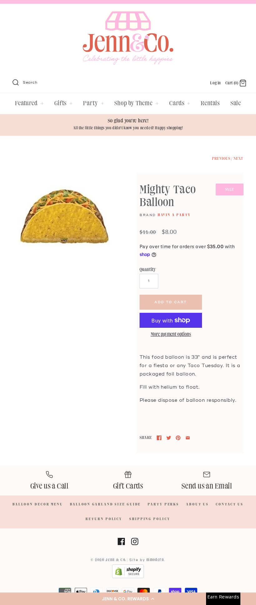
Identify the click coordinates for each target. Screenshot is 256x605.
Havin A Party (174, 215)
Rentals (210, 103)
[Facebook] (121, 541)
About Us (197, 504)
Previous (221, 158)
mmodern (155, 560)
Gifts (63, 103)
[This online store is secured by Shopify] (128, 577)
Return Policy (104, 519)
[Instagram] (134, 541)
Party (93, 103)
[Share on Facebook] (159, 437)
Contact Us (230, 504)
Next (239, 158)
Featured (29, 103)
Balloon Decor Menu (37, 504)
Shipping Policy (149, 519)
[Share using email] (187, 437)
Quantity (148, 270)
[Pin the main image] (178, 437)
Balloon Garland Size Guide (105, 504)
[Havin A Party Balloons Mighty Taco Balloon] (64, 219)
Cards (179, 103)
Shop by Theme (136, 103)
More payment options (171, 334)
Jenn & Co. (116, 560)
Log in (215, 83)
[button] (128, 599)
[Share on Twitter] (168, 437)
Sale (235, 103)
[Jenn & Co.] (128, 14)
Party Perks (163, 504)
